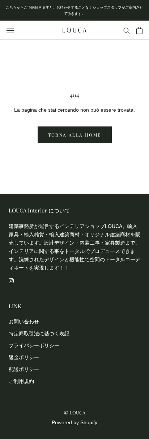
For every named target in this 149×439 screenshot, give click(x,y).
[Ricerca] (126, 30)
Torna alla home (74, 135)
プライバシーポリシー (34, 345)
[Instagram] (11, 280)
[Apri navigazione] (10, 30)
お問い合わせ (24, 321)
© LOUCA (74, 412)
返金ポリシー (24, 357)
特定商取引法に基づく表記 (39, 333)
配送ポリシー (24, 369)
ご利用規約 (21, 381)
